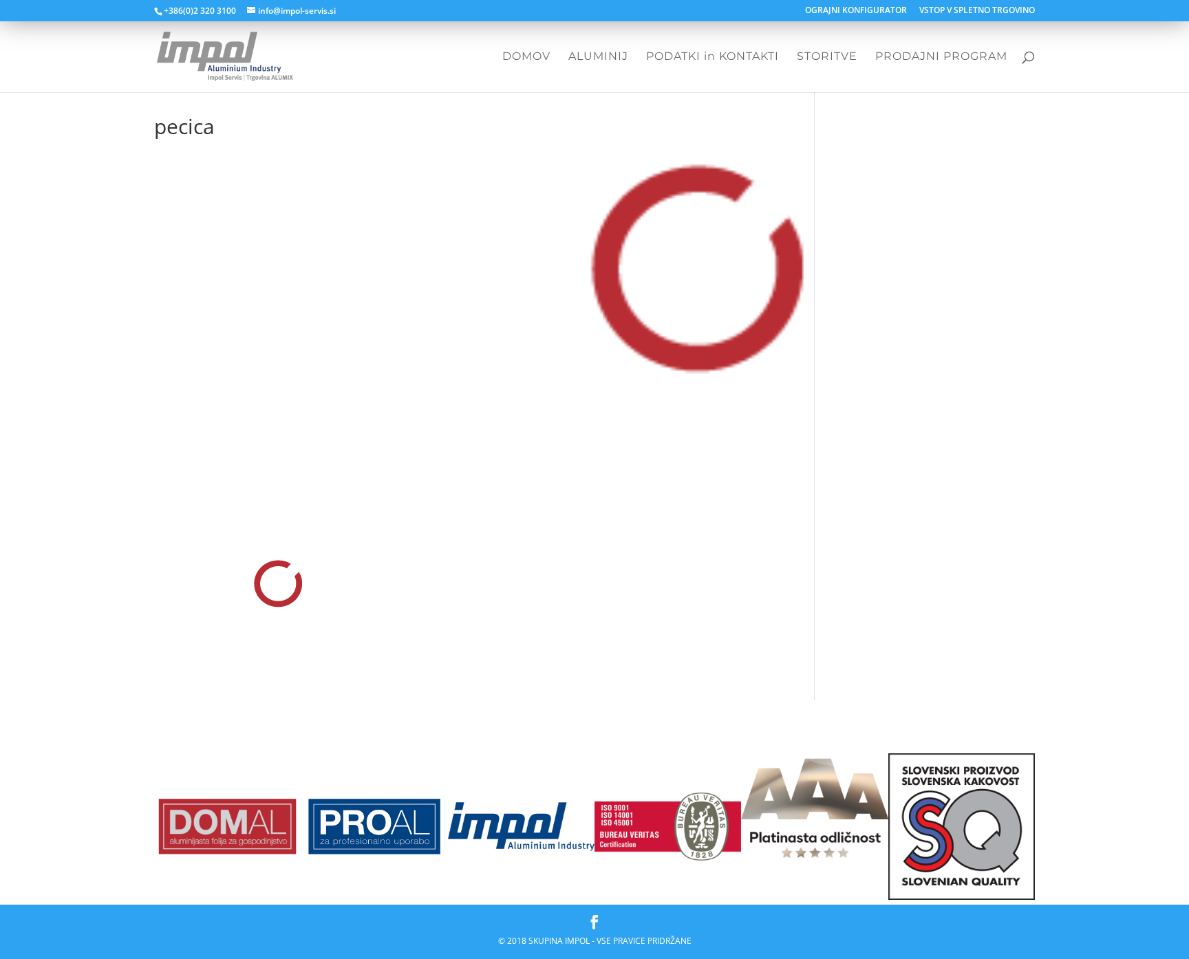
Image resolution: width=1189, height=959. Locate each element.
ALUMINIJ (598, 57)
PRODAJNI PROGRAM (941, 57)
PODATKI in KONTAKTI (712, 57)
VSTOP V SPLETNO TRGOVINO (977, 11)
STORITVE (827, 57)
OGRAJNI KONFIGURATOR (856, 11)
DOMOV (526, 57)
